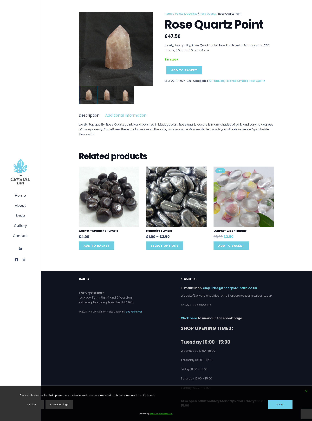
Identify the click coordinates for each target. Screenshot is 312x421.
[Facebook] (16, 260)
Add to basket (184, 70)
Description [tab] (89, 115)
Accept (280, 404)
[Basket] (20, 248)
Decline (31, 404)
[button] (26, 216)
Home (169, 14)
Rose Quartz (208, 14)
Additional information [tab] (125, 115)
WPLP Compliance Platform (161, 413)
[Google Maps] (24, 260)
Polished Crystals (237, 81)
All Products (216, 81)
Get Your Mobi (134, 311)
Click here (189, 318)
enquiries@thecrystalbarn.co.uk (230, 288)
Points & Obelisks (186, 14)
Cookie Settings (59, 404)
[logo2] (20, 171)
